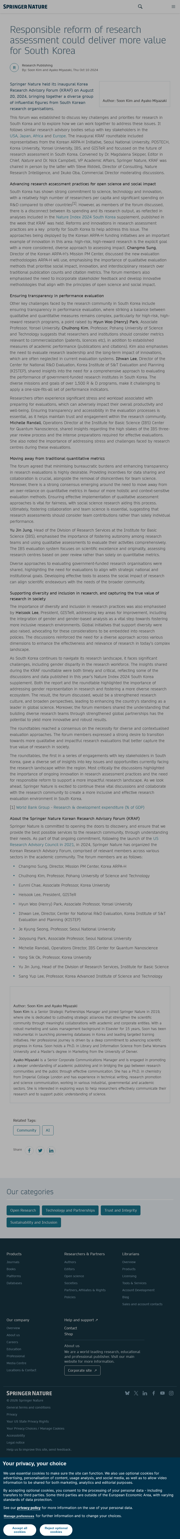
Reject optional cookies (56, 1530)
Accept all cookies (19, 1530)
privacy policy (29, 1507)
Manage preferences (19, 1516)
